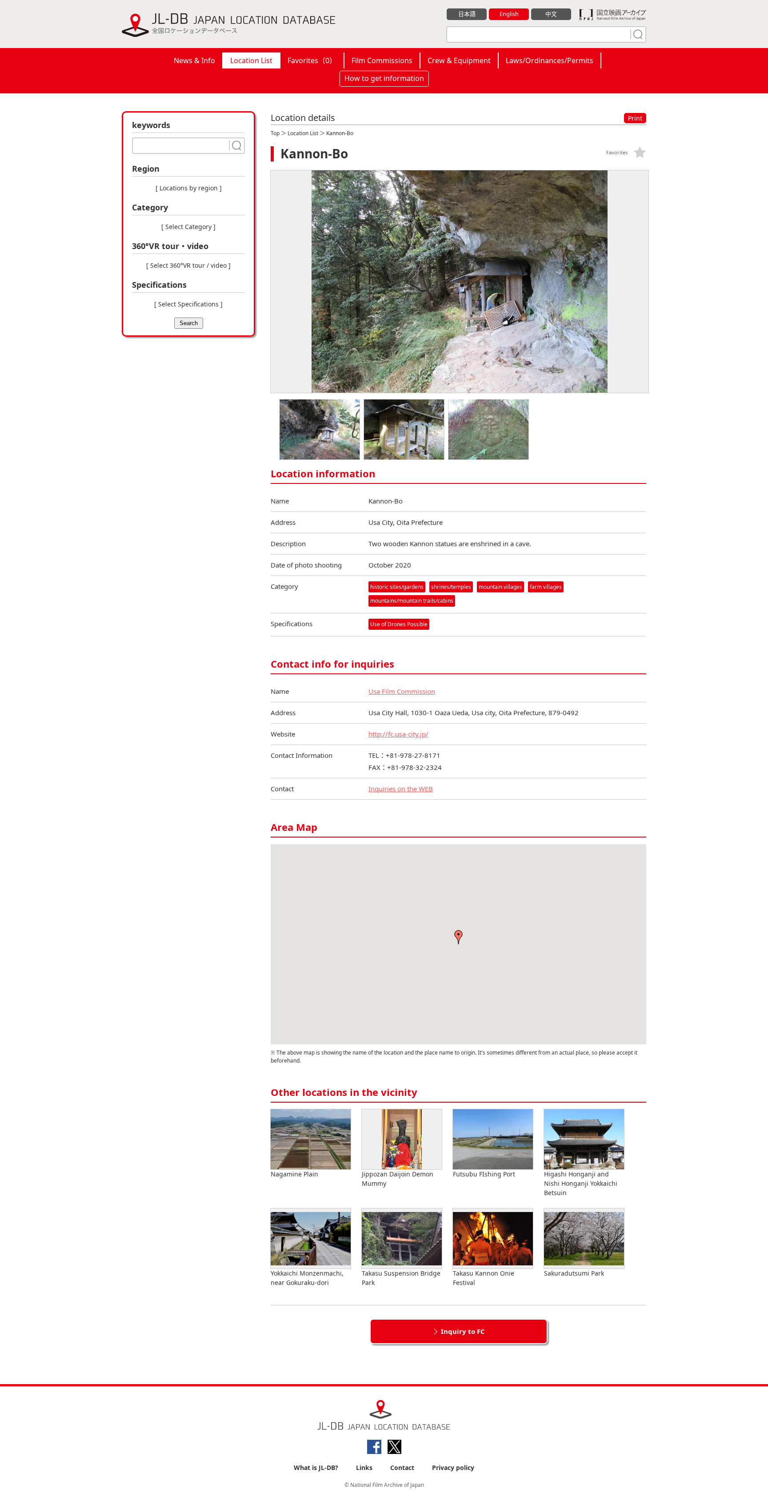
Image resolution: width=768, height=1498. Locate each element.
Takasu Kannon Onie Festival (483, 1278)
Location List (251, 60)
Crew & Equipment (459, 60)
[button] (459, 937)
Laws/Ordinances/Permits (549, 60)
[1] (636, 34)
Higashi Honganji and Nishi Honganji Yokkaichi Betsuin (580, 1183)
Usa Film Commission (401, 691)
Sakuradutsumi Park (574, 1273)
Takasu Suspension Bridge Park (401, 1278)
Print (635, 118)
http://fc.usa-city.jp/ (398, 733)
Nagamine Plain (294, 1174)
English (509, 14)
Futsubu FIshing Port (484, 1174)
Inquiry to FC (463, 1331)
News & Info (194, 60)
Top (275, 133)
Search (189, 323)
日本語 (467, 14)
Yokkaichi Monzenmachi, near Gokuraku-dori (307, 1278)
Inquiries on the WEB (400, 788)
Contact (402, 1467)
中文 (551, 14)
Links (364, 1467)
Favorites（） (312, 60)
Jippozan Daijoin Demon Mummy (397, 1179)
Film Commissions (382, 60)
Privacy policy (453, 1467)
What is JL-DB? (316, 1467)
